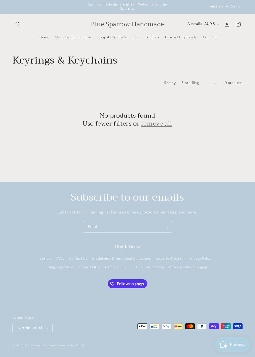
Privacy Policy (201, 259)
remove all (156, 124)
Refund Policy (89, 267)
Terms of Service (118, 267)
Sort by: (170, 83)
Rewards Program (170, 259)
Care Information (150, 267)
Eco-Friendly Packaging (188, 267)
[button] (17, 24)
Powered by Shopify (71, 345)
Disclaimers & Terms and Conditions (121, 259)
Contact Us (78, 259)
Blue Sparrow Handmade (41, 345)
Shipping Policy (60, 267)
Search (45, 259)
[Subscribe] (166, 227)
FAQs (60, 259)
